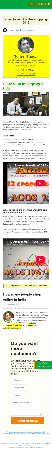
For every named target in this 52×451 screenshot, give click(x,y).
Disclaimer (33, 447)
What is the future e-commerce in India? (29, 435)
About (27, 443)
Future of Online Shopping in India (23, 85)
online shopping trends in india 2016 (33, 432)
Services (40, 315)
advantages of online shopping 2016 (17, 432)
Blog (24, 30)
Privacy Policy (13, 447)
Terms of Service (24, 447)
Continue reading (10, 304)
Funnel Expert (22, 445)
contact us (26, 317)
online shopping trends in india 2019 (41, 433)
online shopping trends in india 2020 (11, 435)
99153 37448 (26, 73)
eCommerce (31, 30)
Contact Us (30, 445)
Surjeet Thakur (26, 6)
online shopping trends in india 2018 (24, 433)
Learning (47, 443)
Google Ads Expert (35, 443)
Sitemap (40, 447)
